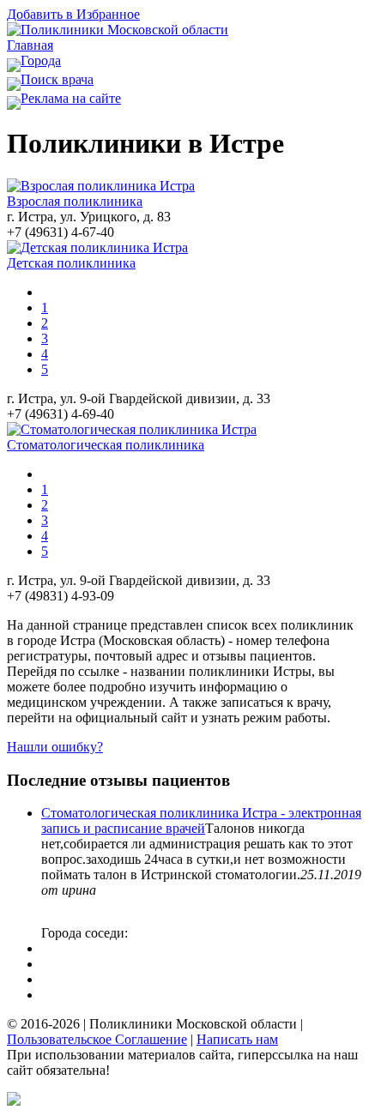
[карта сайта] (14, 1101)
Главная (30, 45)
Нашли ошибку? (55, 746)
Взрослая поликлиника (74, 201)
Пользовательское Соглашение (97, 1039)
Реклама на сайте (71, 98)
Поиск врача (57, 79)
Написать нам (237, 1039)
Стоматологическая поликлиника (105, 444)
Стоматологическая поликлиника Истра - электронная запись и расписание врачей (201, 820)
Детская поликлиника (71, 263)
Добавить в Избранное (73, 14)
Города (41, 60)
